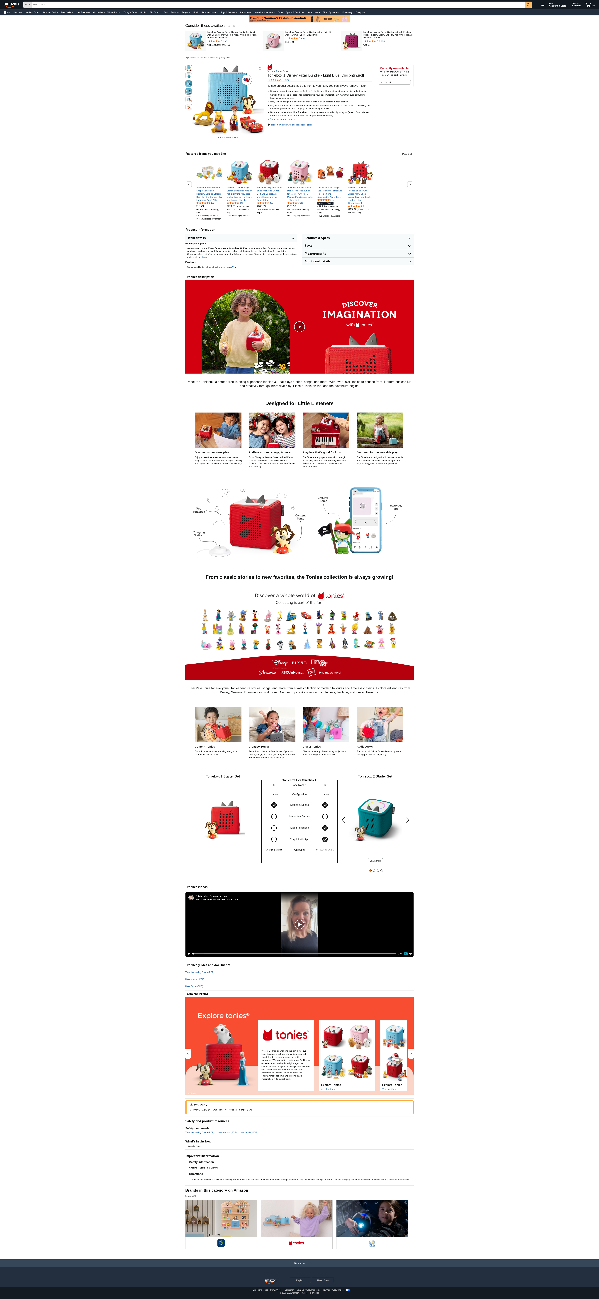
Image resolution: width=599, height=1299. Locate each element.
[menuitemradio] (406, 953)
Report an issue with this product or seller (291, 124)
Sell (166, 12)
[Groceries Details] (104, 12)
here (204, 257)
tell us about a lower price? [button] (219, 267)
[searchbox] (278, 5)
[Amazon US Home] (270, 1281)
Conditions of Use (260, 1290)
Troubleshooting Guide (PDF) (199, 972)
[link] (211, 45)
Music (196, 12)
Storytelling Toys (223, 58)
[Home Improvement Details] (274, 12)
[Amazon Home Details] (218, 12)
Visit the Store (328, 1089)
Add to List (385, 82)
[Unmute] (410, 954)
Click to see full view (228, 137)
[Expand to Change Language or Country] (308, 1280)
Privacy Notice (276, 1290)
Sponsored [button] (189, 1196)
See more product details (282, 119)
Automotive (245, 12)
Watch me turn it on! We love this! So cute (217, 899)
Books (143, 12)
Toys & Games (191, 58)
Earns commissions (218, 896)
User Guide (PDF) (194, 986)
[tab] (370, 870)
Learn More (375, 861)
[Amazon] (11, 5)
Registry (186, 12)
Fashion (175, 12)
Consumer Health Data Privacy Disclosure (302, 1290)
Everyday (360, 12)
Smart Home (313, 12)
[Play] (187, 953)
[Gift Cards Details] (161, 12)
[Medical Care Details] (40, 12)
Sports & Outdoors (295, 12)
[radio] (188, 68)
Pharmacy (347, 12)
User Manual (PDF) (195, 979)
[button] (6, 12)
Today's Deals (130, 12)
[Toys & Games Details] (236, 12)
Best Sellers (67, 12)
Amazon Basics (50, 12)
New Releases (83, 12)
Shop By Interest (331, 12)
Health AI (17, 12)
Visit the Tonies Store (278, 71)
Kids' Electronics (207, 58)
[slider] (294, 953)
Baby (280, 12)
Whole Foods (113, 12)
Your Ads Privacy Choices (333, 1290)
